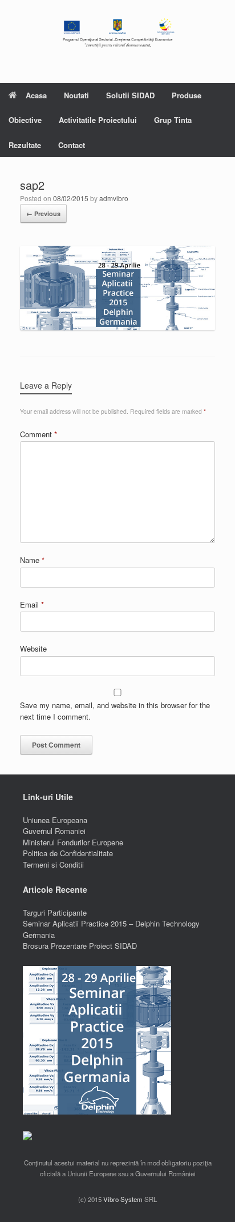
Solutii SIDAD (130, 95)
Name (32, 559)
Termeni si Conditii (53, 864)
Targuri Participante (55, 912)
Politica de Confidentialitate (68, 853)
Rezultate (25, 144)
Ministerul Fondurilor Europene (73, 842)
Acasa (36, 95)
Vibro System (123, 1199)
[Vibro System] (117, 33)
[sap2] (117, 327)
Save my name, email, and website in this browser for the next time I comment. (115, 711)
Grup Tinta (173, 119)
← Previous (43, 213)
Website (33, 648)
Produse (186, 95)
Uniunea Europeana (55, 819)
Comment (38, 434)
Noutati (76, 95)
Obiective (25, 119)
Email (32, 604)
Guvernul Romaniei (54, 830)
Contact (71, 144)
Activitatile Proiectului (98, 119)
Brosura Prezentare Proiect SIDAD (80, 945)
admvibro (113, 198)
